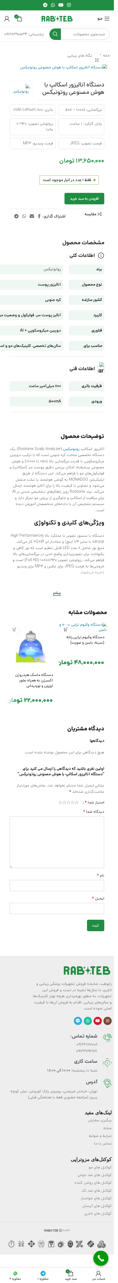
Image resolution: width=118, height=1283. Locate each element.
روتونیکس (71, 449)
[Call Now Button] (100, 1258)
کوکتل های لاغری (98, 1213)
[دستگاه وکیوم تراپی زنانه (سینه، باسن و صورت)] (82, 627)
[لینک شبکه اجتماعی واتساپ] (53, 5)
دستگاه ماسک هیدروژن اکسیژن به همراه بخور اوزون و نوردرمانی (34, 680)
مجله (107, 1128)
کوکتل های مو (100, 1167)
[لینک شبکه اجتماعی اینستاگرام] (69, 5)
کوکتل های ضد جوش (94, 1175)
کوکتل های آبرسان (97, 1206)
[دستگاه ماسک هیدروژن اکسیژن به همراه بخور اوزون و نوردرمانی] (31, 646)
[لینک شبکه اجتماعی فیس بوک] (39, 216)
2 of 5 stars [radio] (73, 802)
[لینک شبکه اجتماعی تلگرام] (45, 5)
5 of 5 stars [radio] (60, 802)
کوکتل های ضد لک (97, 1190)
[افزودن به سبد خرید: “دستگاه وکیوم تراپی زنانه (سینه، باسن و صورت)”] (66, 629)
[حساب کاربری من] (6, 18)
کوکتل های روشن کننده (93, 1182)
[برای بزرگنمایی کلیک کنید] (97, 60)
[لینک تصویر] (87, 970)
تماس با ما (103, 1143)
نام (100, 875)
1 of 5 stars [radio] (77, 802)
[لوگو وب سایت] (57, 18)
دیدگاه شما (93, 812)
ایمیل (98, 898)
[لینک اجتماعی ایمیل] (32, 216)
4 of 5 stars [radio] (64, 802)
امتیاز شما (94, 802)
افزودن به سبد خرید (84, 198)
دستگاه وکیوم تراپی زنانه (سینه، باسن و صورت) (85, 639)
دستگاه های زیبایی (82, 55)
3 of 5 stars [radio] (68, 802)
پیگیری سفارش (100, 1120)
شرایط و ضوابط (100, 1136)
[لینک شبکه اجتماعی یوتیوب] (61, 5)
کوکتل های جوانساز (96, 1198)
